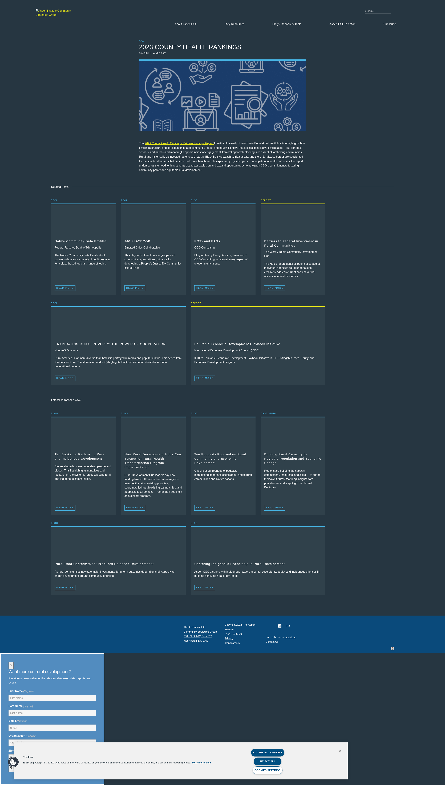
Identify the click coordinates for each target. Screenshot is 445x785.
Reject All (268, 761)
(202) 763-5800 (233, 633)
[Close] (340, 751)
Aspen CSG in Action (342, 24)
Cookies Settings (267, 770)
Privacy (229, 638)
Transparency (232, 642)
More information (201, 762)
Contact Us (272, 641)
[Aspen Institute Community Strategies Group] (56, 13)
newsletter (290, 637)
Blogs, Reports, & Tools (286, 24)
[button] (13, 762)
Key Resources (234, 24)
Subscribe (389, 24)
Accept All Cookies (267, 752)
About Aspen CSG (186, 24)
